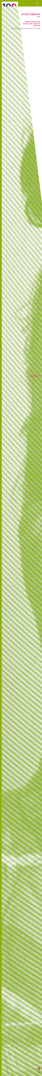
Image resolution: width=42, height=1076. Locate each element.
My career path (33, 376)
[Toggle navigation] (37, 3)
